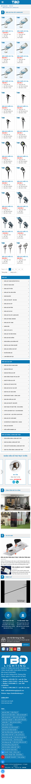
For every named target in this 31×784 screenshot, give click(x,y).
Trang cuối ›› (13, 272)
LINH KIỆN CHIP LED (9, 356)
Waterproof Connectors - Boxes (13, 422)
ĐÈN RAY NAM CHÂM (9, 285)
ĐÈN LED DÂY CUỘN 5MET (10, 418)
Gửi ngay (25, 644)
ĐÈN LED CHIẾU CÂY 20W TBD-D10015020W (22, 231)
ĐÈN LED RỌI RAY (6, 717)
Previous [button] (2, 472)
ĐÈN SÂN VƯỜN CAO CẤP (10, 399)
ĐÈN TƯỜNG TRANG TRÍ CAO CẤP (12, 376)
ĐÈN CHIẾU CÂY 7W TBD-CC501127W (7, 56)
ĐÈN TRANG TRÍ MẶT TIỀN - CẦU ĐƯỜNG (13, 407)
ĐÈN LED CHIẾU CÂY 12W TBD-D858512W (8, 106)
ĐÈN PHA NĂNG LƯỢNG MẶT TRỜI (12, 442)
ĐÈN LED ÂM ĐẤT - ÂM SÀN (10, 300)
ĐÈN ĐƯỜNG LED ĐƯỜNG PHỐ (11, 341)
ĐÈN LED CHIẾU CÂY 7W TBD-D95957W (7, 156)
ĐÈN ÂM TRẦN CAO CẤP (9, 373)
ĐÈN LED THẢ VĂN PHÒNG (10, 334)
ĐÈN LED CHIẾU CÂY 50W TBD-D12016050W (22, 206)
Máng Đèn (6, 326)
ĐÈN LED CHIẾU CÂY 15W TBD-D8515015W (7, 256)
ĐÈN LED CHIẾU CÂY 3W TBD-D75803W (7, 181)
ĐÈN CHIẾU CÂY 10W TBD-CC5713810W (8, 31)
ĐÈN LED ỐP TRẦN (8, 288)
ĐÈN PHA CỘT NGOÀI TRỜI (10, 384)
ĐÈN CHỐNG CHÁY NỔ (7, 735)
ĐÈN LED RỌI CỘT (8, 303)
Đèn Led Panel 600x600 (10, 318)
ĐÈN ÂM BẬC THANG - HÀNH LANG (12, 395)
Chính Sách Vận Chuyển (7, 701)
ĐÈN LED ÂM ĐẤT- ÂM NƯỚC (10, 403)
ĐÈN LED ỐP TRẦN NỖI (20, 720)
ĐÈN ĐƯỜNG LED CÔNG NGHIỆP (10, 727)
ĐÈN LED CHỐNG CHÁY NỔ (10, 349)
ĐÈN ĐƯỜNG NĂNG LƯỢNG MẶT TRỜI (12, 438)
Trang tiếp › (5, 272)
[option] (15, 472)
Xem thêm (8, 22)
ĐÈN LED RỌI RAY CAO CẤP (10, 388)
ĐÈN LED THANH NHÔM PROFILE (11, 281)
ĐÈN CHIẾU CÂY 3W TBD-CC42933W (22, 81)
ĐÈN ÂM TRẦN (5, 712)
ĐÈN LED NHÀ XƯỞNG (9, 337)
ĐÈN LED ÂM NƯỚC (8, 425)
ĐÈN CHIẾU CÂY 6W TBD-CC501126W (22, 56)
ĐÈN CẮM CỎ (14, 712)
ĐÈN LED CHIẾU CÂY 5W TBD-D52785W (7, 131)
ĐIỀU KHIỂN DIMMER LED (10, 429)
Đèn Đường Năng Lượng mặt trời (10, 744)
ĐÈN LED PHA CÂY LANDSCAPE (11, 315)
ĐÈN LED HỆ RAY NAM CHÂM (10, 365)
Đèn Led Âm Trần (8, 307)
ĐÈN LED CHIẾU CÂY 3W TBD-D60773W (22, 181)
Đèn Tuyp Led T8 (8, 330)
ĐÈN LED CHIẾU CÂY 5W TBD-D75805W (22, 156)
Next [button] (28, 472)
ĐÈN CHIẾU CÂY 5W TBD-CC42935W (7, 81)
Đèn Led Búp (21, 757)
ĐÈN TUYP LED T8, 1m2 (19, 717)
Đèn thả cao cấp (18, 739)
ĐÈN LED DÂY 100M (7, 725)
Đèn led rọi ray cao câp (20, 737)
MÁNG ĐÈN (5, 722)
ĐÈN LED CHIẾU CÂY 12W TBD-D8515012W (22, 256)
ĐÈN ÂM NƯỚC (7, 296)
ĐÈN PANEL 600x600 (7, 720)
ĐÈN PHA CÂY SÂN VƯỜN (10, 391)
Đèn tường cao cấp (6, 742)
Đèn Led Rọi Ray (8, 311)
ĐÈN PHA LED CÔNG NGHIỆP (10, 345)
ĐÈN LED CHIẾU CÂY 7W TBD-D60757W (22, 106)
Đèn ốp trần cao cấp (7, 739)
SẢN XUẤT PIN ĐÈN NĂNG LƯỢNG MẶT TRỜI (14, 446)
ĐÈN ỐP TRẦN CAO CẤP (9, 380)
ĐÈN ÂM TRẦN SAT (8, 369)
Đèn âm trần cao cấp (7, 737)
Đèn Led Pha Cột (19, 735)
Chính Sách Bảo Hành (6, 703)
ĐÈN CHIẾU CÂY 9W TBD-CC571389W (22, 31)
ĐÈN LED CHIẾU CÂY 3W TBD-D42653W (22, 131)
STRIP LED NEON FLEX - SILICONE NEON (13, 410)
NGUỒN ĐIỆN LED (8, 352)
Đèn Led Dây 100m (8, 322)
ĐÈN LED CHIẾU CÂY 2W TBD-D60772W (7, 206)
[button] (29, 582)
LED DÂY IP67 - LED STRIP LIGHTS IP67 (13, 414)
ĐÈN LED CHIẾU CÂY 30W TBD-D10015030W (7, 231)
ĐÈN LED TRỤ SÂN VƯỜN (10, 292)
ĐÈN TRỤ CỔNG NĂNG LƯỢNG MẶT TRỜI (13, 449)
